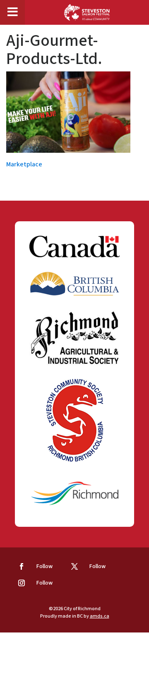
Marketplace (24, 164)
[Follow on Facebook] (21, 566)
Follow (44, 566)
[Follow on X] (74, 566)
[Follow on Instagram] (21, 583)
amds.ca (99, 616)
